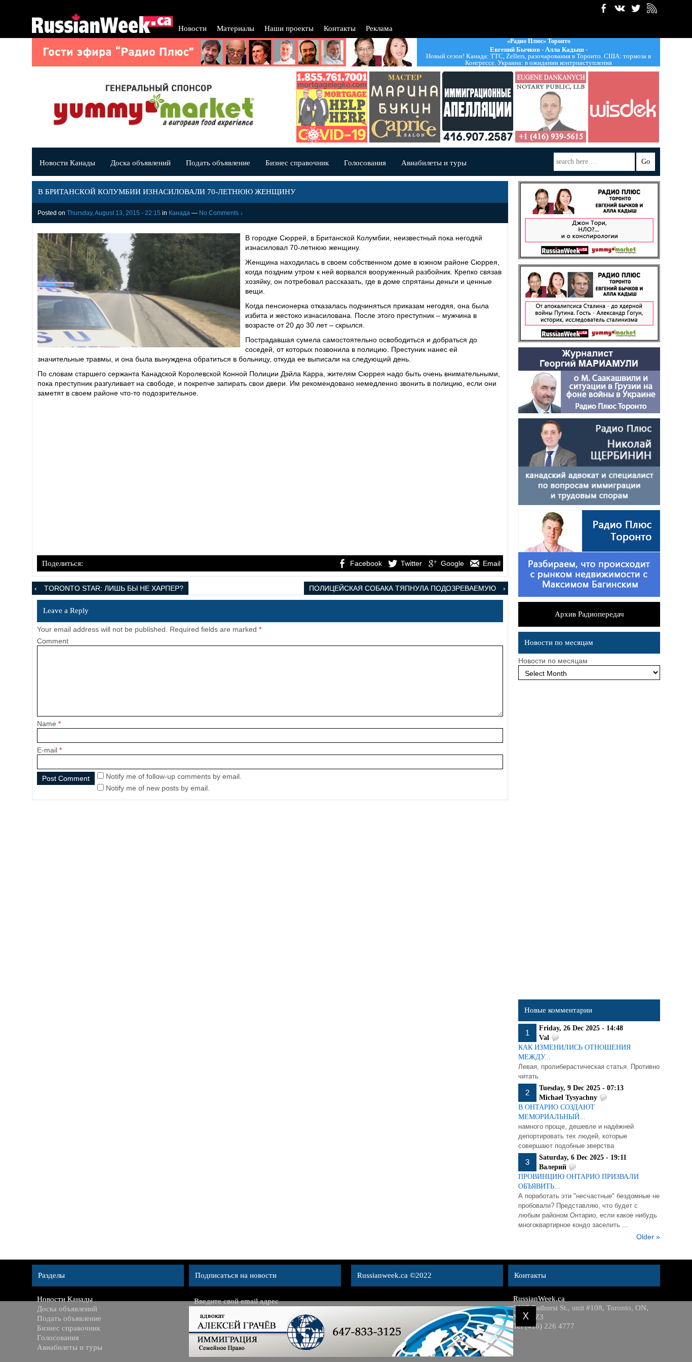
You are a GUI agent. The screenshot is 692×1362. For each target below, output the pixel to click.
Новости (192, 28)
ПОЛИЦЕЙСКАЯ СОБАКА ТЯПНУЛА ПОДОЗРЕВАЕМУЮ (402, 588)
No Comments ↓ (221, 213)
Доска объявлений (140, 163)
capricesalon (381, 106)
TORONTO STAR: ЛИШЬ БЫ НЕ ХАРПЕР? (113, 588)
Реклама (379, 28)
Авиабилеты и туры (434, 163)
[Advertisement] (270, 478)
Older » (648, 1237)
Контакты (340, 28)
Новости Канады (67, 163)
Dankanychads (527, 106)
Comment (52, 641)
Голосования (365, 163)
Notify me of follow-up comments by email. (174, 776)
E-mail (47, 750)
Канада (179, 213)
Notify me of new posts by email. (158, 788)
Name (46, 724)
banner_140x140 (600, 106)
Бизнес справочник (297, 163)
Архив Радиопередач (589, 614)
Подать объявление (218, 163)
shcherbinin (454, 106)
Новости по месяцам (553, 661)
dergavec (309, 106)
